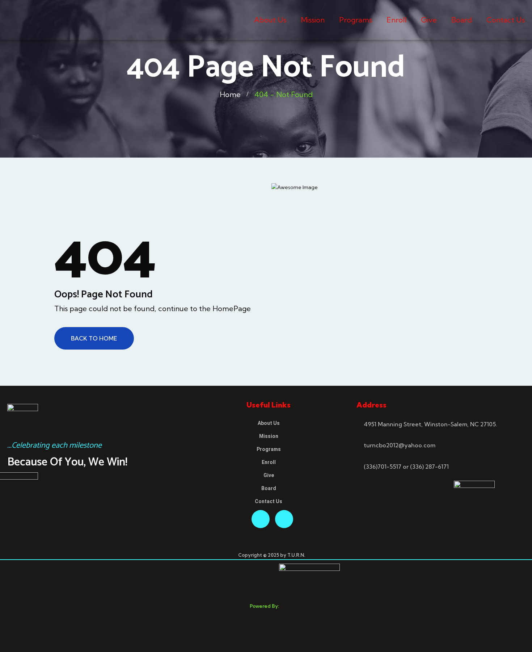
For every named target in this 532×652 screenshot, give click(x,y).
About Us (270, 19)
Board (461, 19)
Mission (313, 19)
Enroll (396, 19)
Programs (355, 19)
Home (230, 94)
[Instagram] (284, 519)
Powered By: (264, 606)
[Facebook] (261, 519)
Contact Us (505, 19)
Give (429, 19)
